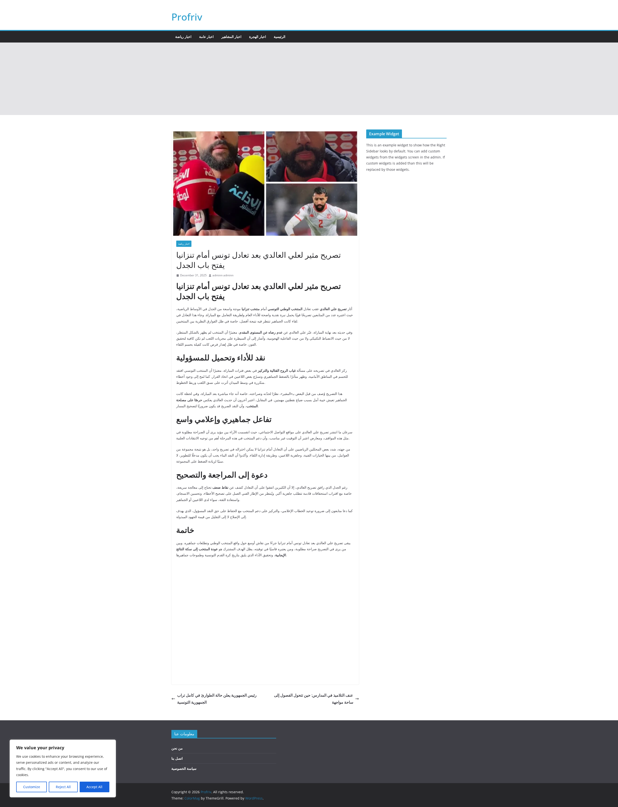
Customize (31, 787)
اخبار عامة (206, 36)
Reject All (63, 787)
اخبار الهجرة (257, 36)
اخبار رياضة (183, 36)
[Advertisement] (309, 79)
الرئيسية (279, 36)
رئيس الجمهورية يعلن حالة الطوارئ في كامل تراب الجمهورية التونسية (217, 699)
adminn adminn (222, 275)
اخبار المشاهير (231, 36)
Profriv (186, 16)
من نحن (177, 748)
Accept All (94, 787)
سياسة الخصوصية (184, 768)
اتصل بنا (177, 758)
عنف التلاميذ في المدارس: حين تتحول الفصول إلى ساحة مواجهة (313, 699)
